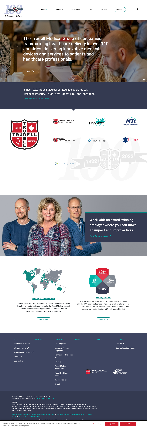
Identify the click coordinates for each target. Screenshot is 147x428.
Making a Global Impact (43, 298)
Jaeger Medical (61, 380)
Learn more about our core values (36, 99)
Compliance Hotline (78, 414)
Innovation (18, 357)
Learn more (43, 319)
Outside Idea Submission (125, 348)
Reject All (111, 424)
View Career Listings (99, 236)
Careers (104, 9)
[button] (143, 79)
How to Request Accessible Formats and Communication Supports (33, 414)
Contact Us (120, 344)
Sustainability (19, 361)
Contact (119, 9)
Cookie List (22, 416)
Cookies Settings (35, 416)
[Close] (143, 424)
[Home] (19, 10)
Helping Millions (103, 297)
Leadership (59, 9)
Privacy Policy (51, 398)
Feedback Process (63, 414)
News (91, 9)
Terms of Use (40, 398)
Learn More (31, 71)
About (43, 9)
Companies (75, 9)
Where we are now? (21, 348)
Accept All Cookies (128, 424)
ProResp (58, 362)
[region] (73, 424)
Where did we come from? (24, 352)
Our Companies (60, 344)
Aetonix (57, 384)
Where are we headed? (22, 344)
